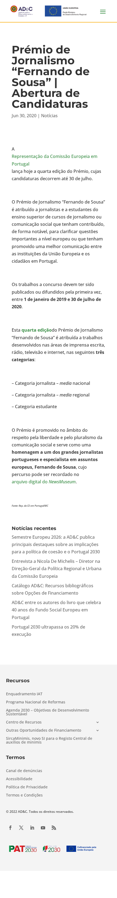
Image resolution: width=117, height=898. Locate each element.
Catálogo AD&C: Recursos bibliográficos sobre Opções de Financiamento (52, 589)
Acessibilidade (19, 779)
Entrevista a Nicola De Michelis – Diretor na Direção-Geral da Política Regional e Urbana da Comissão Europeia (56, 568)
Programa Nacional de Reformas (35, 702)
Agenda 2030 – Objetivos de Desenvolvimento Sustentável (47, 712)
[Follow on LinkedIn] (32, 827)
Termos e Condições (24, 795)
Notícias (49, 116)
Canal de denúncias (24, 771)
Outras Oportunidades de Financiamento (43, 730)
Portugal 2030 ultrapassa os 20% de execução (48, 630)
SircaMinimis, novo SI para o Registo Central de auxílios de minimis (49, 741)
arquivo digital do (44, 482)
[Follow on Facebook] (10, 827)
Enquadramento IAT (24, 694)
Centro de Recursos (24, 722)
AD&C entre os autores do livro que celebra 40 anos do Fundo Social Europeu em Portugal (56, 609)
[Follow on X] (21, 827)
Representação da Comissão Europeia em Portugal (54, 160)
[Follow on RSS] (54, 827)
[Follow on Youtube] (43, 827)
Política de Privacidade (27, 787)
